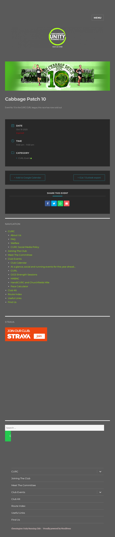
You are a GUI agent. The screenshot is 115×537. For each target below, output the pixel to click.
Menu (98, 17)
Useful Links (14, 298)
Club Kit (12, 290)
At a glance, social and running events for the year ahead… (43, 266)
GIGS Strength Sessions (24, 274)
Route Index (15, 294)
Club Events (15, 259)
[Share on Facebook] (47, 203)
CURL (14, 270)
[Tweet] (54, 203)
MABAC (15, 278)
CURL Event (24, 158)
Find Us (12, 302)
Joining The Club (17, 251)
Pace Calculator (19, 286)
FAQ (13, 239)
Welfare (15, 243)
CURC (11, 231)
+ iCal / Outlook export (89, 177)
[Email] (66, 203)
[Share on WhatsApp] (60, 203)
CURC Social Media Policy (25, 247)
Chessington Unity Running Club (26, 528)
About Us (16, 235)
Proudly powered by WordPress (57, 528)
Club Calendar (19, 262)
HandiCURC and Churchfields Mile (30, 282)
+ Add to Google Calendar (27, 177)
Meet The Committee (20, 255)
